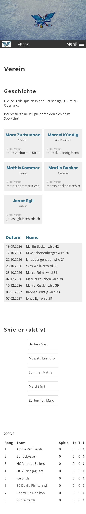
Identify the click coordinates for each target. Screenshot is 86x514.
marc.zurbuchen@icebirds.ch (29, 153)
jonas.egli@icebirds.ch (23, 219)
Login (25, 44)
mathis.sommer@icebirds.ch (28, 186)
